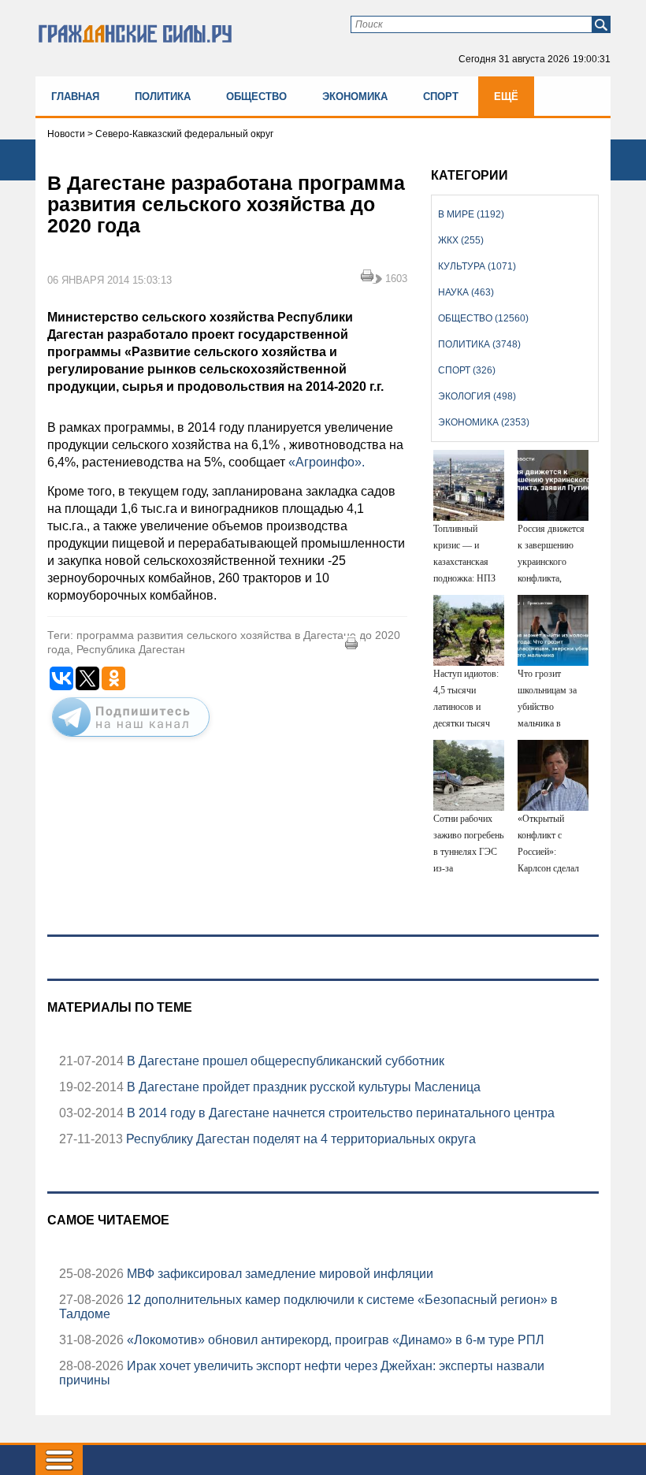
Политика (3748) (479, 344)
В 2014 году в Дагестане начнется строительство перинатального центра (339, 1113)
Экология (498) (477, 396)
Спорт (441, 96)
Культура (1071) (477, 266)
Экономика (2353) (483, 422)
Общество (256, 96)
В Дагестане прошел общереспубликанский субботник (284, 1061)
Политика (163, 96)
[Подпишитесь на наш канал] (130, 739)
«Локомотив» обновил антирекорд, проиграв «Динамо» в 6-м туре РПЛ (334, 1340)
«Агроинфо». (326, 462)
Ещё (506, 96)
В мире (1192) (471, 214)
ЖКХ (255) (461, 240)
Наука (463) (466, 292)
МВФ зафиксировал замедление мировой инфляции (278, 1273)
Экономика (355, 96)
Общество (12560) (483, 318)
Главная (75, 96)
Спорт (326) (467, 370)
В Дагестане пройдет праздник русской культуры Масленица (302, 1087)
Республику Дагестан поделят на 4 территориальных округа (299, 1139)
